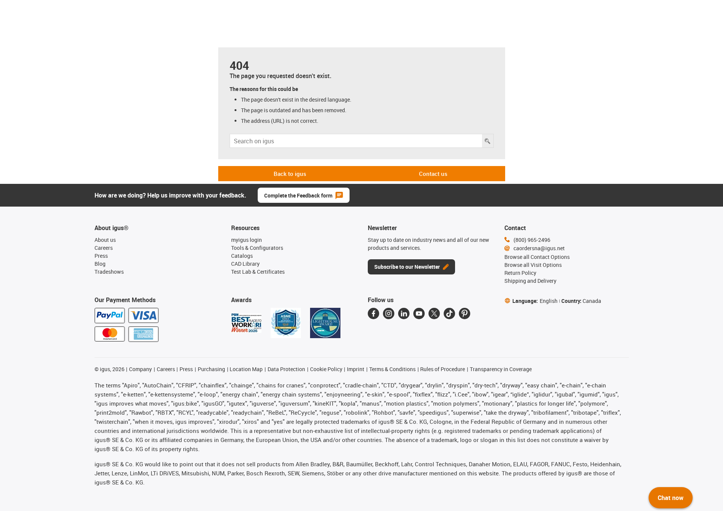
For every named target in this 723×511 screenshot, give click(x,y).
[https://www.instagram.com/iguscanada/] (388, 313)
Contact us (433, 173)
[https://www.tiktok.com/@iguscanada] (449, 313)
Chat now (671, 498)
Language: (535, 300)
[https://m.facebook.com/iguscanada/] (373, 313)
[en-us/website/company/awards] (246, 323)
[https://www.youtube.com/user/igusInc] (419, 313)
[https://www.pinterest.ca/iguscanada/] (464, 313)
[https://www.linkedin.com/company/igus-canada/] (404, 313)
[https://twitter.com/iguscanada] (434, 313)
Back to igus (290, 173)
